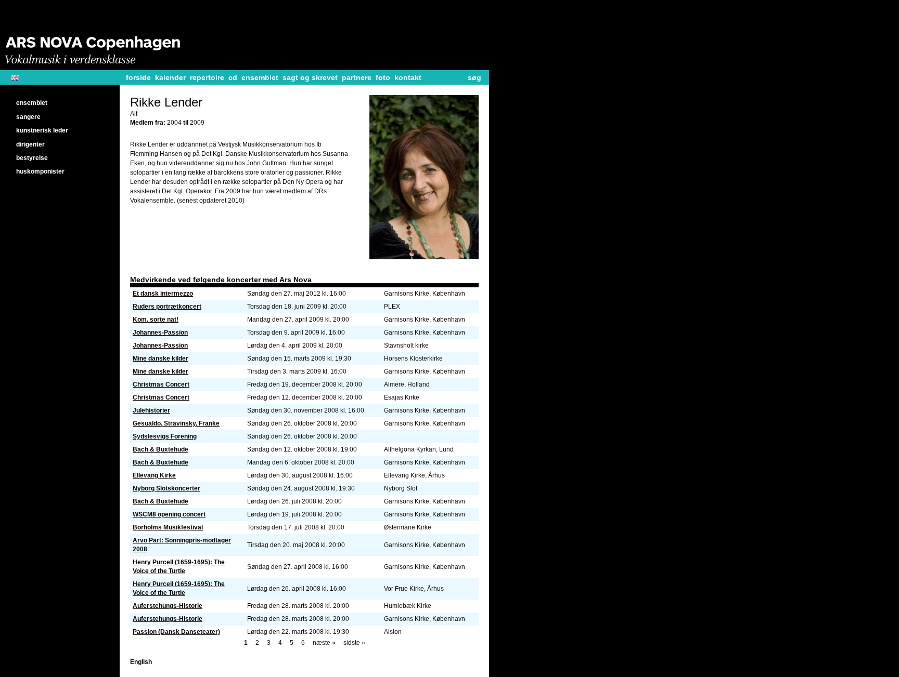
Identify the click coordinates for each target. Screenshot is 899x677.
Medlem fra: (148, 122)
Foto (383, 77)
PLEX (392, 306)
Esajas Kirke (401, 397)
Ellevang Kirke (154, 475)
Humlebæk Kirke (407, 605)
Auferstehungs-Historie (167, 605)
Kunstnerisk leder (42, 130)
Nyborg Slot (400, 488)
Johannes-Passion (160, 332)
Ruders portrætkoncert (167, 306)
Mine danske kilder (160, 358)
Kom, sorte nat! (155, 319)
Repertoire (207, 77)
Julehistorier (151, 410)
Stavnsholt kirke (406, 345)
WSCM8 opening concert (169, 514)
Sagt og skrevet (310, 77)
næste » (324, 642)
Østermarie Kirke (407, 527)
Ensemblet (31, 103)
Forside (138, 77)
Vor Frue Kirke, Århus (414, 588)
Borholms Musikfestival (168, 527)
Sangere (28, 117)
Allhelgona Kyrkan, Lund (419, 449)
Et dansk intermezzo (163, 293)
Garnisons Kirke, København (424, 293)
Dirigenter (30, 144)
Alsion (393, 631)
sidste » (354, 642)
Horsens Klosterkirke (413, 358)
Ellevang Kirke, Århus (414, 475)
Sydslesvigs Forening (165, 436)
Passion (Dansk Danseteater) (176, 631)
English (19, 77)
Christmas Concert (161, 384)
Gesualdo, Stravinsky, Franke (176, 423)
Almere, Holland (407, 384)
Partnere (356, 77)
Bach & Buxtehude (160, 449)
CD (232, 77)
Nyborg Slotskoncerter (166, 488)
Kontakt (407, 77)
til (186, 122)
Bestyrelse (32, 158)
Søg (474, 77)
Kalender (170, 77)
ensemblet (259, 77)
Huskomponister (40, 171)
